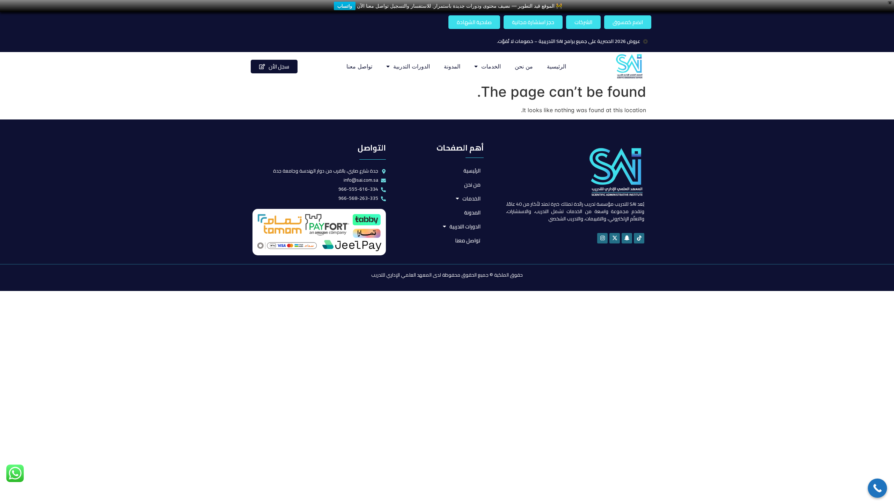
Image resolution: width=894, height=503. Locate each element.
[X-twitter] (614, 238)
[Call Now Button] (877, 488)
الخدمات (491, 66)
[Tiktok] (639, 238)
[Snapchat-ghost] (627, 238)
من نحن (524, 66)
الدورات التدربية (411, 66)
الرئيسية (556, 66)
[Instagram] (602, 238)
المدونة (452, 66)
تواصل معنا (359, 66)
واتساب (344, 6)
